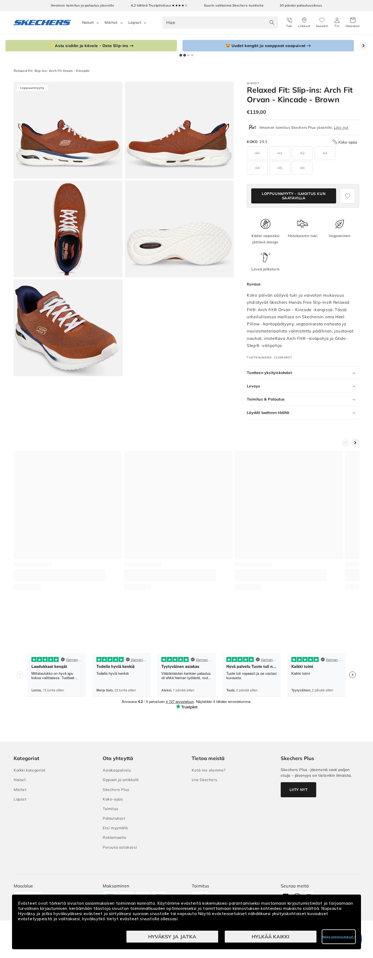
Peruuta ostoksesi (120, 847)
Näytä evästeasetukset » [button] (338, 937)
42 (302, 153)
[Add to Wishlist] (347, 195)
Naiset (88, 22)
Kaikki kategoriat (29, 770)
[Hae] (272, 22)
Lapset (134, 22)
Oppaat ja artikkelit (121, 779)
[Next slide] (363, 46)
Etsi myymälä (115, 827)
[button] (353, 23)
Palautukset (114, 818)
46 (302, 167)
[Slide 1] (180, 55)
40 (257, 153)
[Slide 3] (188, 55)
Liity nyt (341, 127)
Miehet (111, 22)
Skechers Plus (116, 789)
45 (279, 167)
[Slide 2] (184, 55)
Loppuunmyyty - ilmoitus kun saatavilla (293, 195)
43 (324, 153)
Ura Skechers (204, 779)
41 (279, 153)
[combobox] (220, 22)
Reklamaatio (114, 837)
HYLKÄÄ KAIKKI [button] (270, 936)
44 (257, 167)
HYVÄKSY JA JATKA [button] (172, 936)
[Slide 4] (192, 55)
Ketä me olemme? (209, 770)
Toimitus (111, 808)
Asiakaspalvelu (117, 770)
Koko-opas (113, 799)
